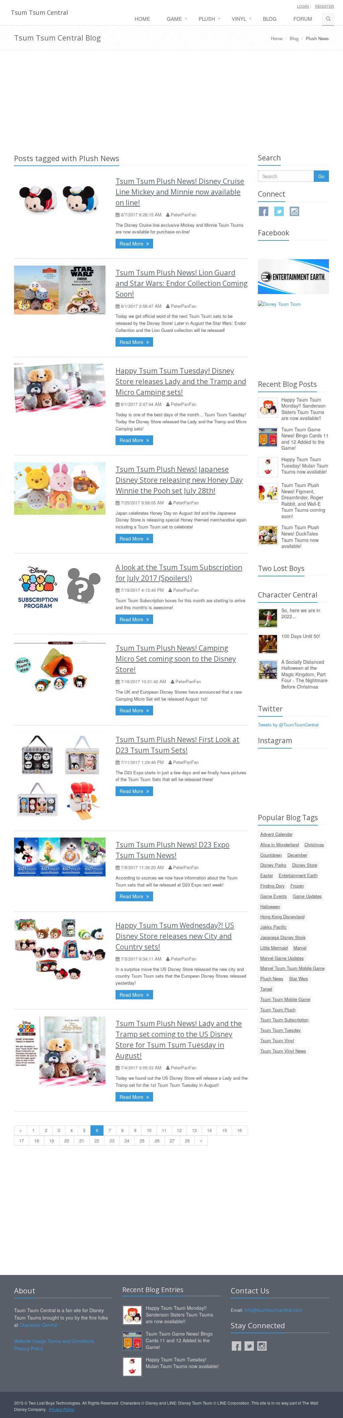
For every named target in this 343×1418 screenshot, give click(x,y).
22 (96, 1140)
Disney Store (304, 865)
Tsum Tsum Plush (277, 1009)
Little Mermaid (274, 947)
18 (36, 1140)
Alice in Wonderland (279, 844)
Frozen (297, 885)
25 (142, 1140)
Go (321, 176)
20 (66, 1140)
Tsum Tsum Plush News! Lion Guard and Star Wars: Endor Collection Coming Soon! (182, 283)
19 (51, 1140)
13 (194, 1130)
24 (127, 1140)
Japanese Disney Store (282, 937)
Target (266, 989)
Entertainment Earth (298, 875)
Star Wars (298, 978)
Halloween (270, 906)
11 (164, 1130)
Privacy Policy (28, 1348)
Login (303, 6)
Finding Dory (272, 885)
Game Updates (307, 896)
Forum (302, 18)
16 (239, 1130)
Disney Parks (273, 865)
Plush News (271, 978)
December (297, 855)
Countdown (271, 855)
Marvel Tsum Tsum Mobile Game (292, 968)
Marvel (299, 947)
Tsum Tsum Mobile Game (285, 999)
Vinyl (239, 18)
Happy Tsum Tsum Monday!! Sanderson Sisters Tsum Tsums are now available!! (303, 409)
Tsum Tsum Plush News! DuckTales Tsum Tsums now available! (300, 536)
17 (21, 1140)
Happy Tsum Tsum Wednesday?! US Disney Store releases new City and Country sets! (175, 936)
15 (224, 1130)
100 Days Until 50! (300, 636)
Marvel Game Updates (282, 958)
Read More (132, 243)
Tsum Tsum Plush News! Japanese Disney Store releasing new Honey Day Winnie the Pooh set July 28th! (179, 480)
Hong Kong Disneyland (282, 916)
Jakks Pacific (273, 927)
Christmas (314, 844)
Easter (266, 875)
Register (324, 6)
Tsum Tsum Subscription (284, 1019)
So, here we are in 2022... (300, 613)
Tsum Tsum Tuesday (280, 1030)
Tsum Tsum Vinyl (277, 1040)
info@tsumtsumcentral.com (273, 1309)
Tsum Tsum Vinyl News (283, 1051)
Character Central (38, 1325)
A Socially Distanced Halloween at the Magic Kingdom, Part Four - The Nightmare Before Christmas (304, 674)
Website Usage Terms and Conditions (54, 1341)
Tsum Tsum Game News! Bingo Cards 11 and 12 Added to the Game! (305, 438)
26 (157, 1140)
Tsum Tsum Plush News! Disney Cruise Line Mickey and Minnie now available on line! (180, 191)
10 (149, 1130)
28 (187, 1140)
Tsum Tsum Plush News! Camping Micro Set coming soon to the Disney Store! (176, 658)
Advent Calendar (276, 834)
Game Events (273, 896)
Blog (270, 18)
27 (172, 1140)
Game (174, 18)
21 (81, 1140)
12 (179, 1130)
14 (209, 1130)
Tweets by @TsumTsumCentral (288, 724)
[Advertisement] (171, 101)
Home (142, 18)
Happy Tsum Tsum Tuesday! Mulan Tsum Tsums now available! (304, 465)
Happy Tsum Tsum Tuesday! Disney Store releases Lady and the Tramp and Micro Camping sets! (181, 381)
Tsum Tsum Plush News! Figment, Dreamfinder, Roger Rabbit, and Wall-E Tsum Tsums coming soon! (303, 500)
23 (112, 1140)
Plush (207, 18)
